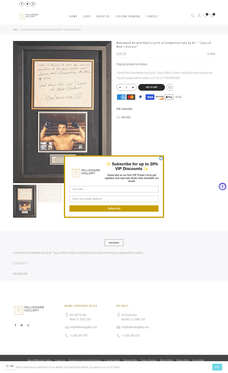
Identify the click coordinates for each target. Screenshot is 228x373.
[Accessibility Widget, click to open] (222, 186)
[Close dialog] (161, 158)
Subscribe (114, 208)
